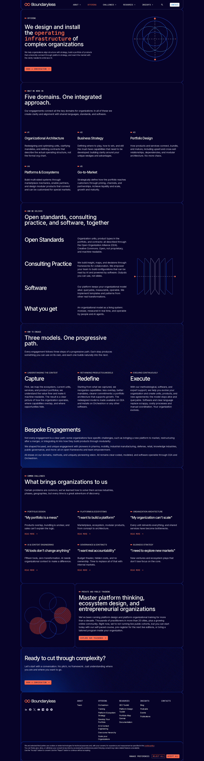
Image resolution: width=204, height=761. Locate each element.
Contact (174, 4)
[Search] (162, 5)
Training (101, 709)
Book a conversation (36, 69)
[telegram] (51, 709)
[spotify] (47, 709)
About (80, 701)
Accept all (172, 756)
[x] (34, 709)
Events (143, 713)
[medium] (43, 709)
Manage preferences (139, 756)
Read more (29, 534)
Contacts (166, 701)
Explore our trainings (91, 638)
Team (79, 705)
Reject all (158, 756)
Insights (144, 701)
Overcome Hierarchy (107, 732)
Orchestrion (103, 705)
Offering (92, 4)
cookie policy (149, 746)
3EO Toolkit (124, 705)
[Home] (40, 5)
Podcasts (144, 709)
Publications (145, 716)
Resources (124, 701)
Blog (142, 705)
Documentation (125, 722)
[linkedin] (26, 709)
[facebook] (30, 709)
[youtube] (38, 709)
